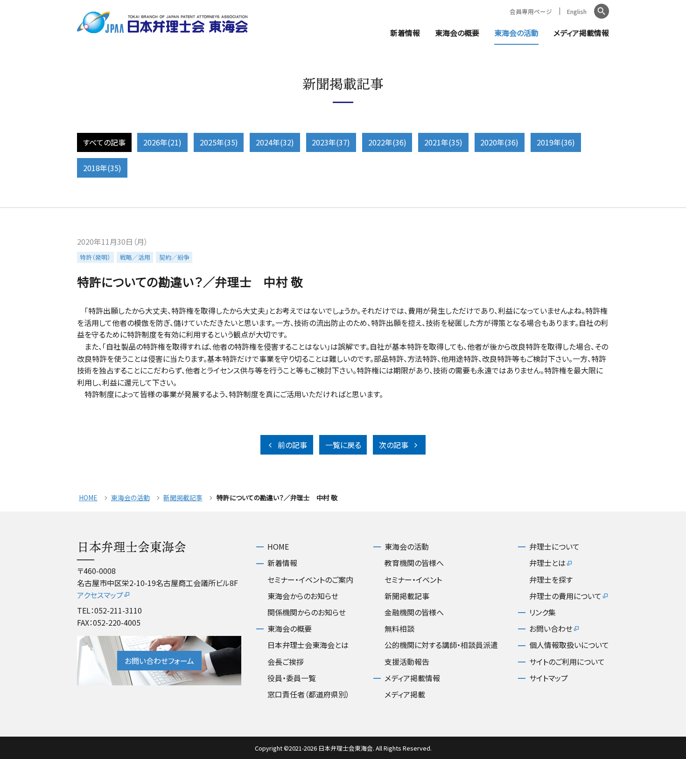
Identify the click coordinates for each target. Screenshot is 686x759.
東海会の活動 (516, 32)
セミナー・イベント (413, 579)
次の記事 (393, 444)
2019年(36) (556, 142)
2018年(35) (102, 167)
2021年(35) (443, 142)
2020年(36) (499, 142)
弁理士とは (547, 563)
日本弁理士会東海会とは (308, 645)
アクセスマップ (100, 594)
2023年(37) (331, 142)
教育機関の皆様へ (414, 563)
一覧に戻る (343, 444)
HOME (88, 497)
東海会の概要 (457, 32)
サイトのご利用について (567, 661)
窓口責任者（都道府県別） (308, 694)
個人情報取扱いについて (569, 645)
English (577, 11)
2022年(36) (387, 142)
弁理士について (554, 546)
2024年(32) (275, 142)
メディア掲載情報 (581, 32)
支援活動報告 (407, 661)
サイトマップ (548, 678)
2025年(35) (219, 142)
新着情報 (405, 32)
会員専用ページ (531, 11)
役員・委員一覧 (291, 678)
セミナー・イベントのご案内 (310, 579)
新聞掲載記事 (183, 497)
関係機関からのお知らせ (306, 612)
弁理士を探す (551, 579)
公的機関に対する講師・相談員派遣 (441, 645)
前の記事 (292, 444)
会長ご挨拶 (285, 661)
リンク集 (542, 612)
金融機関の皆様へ (414, 612)
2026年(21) (162, 142)
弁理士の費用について (565, 596)
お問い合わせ (551, 628)
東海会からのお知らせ (302, 596)
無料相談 (399, 628)
